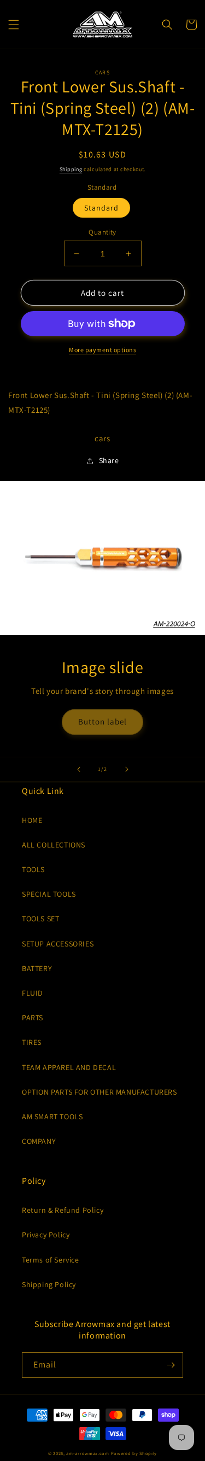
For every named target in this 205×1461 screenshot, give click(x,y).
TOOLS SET (40, 919)
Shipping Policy (49, 1284)
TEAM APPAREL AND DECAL (69, 1067)
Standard (101, 208)
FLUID (32, 993)
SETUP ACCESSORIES (57, 944)
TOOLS (33, 869)
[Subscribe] (171, 1365)
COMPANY (39, 1141)
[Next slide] (127, 769)
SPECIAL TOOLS (49, 894)
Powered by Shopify (134, 1453)
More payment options (102, 350)
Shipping (71, 169)
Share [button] (109, 460)
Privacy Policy (45, 1235)
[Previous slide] (79, 769)
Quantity (102, 232)
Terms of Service (50, 1260)
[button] (14, 25)
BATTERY (37, 968)
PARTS (32, 1017)
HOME (32, 820)
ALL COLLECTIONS (53, 845)
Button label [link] (102, 721)
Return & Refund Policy (62, 1210)
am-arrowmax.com (87, 1453)
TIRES (32, 1042)
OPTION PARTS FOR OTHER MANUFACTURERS (99, 1092)
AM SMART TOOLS (52, 1116)
